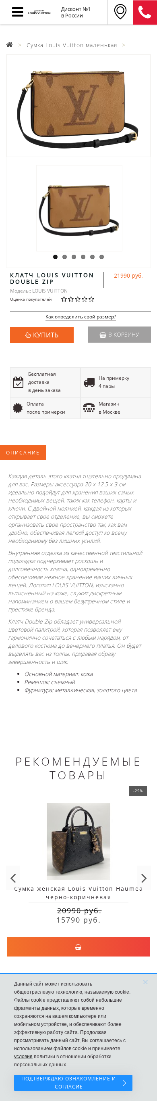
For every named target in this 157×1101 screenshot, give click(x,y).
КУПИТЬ (45, 335)
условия (23, 1056)
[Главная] (9, 45)
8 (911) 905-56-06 (145, 12)
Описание (23, 452)
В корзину (123, 334)
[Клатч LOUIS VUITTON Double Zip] (78, 105)
